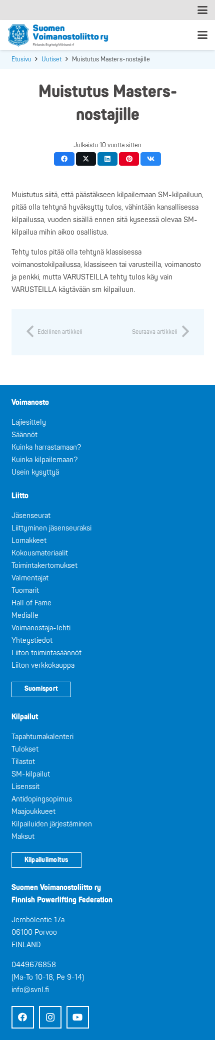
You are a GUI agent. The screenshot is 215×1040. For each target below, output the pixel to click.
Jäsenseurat (31, 515)
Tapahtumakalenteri (43, 737)
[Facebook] (23, 1017)
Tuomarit (25, 590)
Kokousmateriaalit (40, 553)
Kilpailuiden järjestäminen (52, 824)
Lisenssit (26, 786)
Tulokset (25, 749)
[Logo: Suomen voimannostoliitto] (58, 34)
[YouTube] (77, 1017)
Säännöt (25, 435)
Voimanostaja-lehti (41, 628)
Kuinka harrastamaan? (46, 447)
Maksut (23, 836)
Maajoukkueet (34, 811)
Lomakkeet (29, 540)
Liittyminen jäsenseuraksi (52, 528)
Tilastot (23, 762)
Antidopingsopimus (42, 799)
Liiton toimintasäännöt (47, 653)
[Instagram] (50, 1017)
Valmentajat (30, 578)
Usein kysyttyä (35, 472)
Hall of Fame (32, 603)
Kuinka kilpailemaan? (45, 460)
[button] (203, 10)
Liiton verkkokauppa (43, 665)
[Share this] (64, 159)
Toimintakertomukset (45, 565)
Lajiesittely (29, 422)
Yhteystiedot (32, 640)
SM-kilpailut (31, 774)
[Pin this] (129, 159)
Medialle (25, 615)
